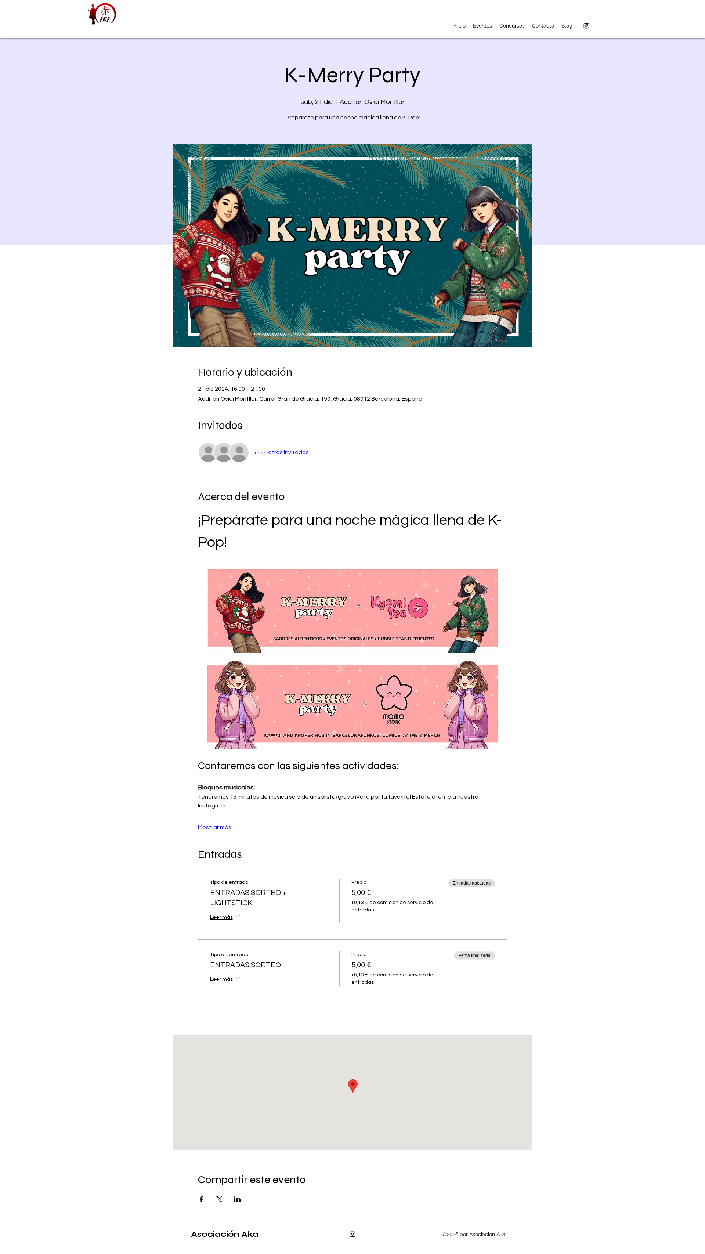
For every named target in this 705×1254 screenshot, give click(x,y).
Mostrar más (214, 827)
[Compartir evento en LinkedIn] (237, 1199)
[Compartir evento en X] (219, 1199)
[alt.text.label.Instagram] (586, 25)
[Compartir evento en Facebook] (201, 1199)
